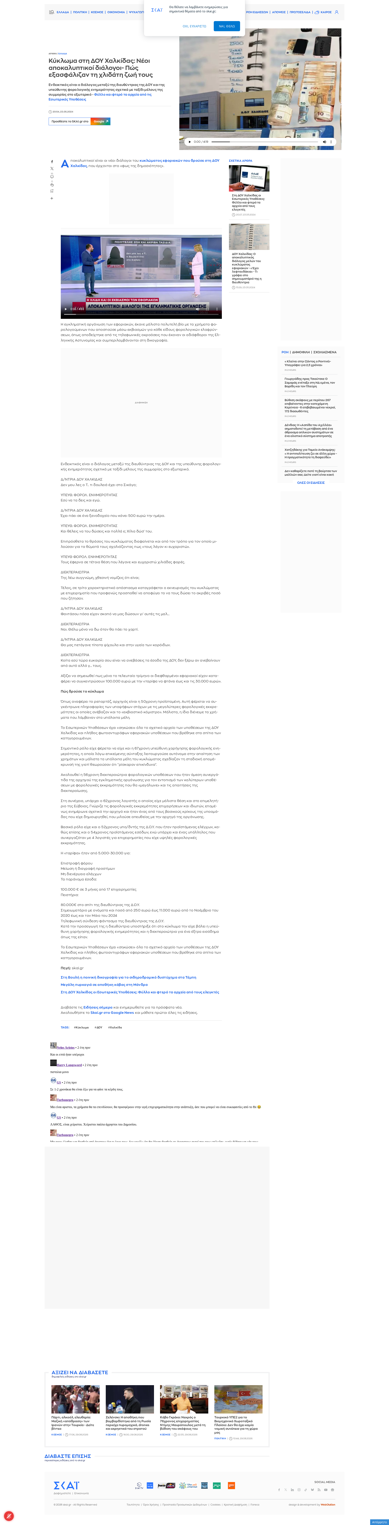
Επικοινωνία (81, 1493)
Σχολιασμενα (325, 352)
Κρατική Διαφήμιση (235, 1505)
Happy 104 (231, 1485)
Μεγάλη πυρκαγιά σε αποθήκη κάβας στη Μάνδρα (104, 984)
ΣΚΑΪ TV (139, 1485)
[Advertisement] (157, 1340)
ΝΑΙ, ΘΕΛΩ (227, 26)
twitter (52, 168)
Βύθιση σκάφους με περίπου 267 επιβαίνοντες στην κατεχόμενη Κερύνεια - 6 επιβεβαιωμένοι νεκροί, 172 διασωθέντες (310, 406)
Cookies (215, 1505)
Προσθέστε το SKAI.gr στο (78, 121)
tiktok (306, 1490)
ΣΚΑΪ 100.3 (150, 1485)
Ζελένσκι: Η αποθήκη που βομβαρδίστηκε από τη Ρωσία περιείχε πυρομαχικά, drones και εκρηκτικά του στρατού (128, 1423)
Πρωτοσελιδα (300, 12)
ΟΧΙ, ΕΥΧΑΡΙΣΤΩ (194, 26)
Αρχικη (53, 54)
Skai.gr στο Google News (112, 1012)
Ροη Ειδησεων (257, 12)
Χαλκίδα (116, 1027)
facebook (52, 161)
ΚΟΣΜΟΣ (97, 12)
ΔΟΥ (100, 1027)
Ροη (285, 352)
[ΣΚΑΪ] (66, 1485)
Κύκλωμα (82, 1027)
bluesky (312, 1490)
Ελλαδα (62, 54)
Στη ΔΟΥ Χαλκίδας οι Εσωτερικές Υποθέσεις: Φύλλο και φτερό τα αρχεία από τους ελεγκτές (140, 992)
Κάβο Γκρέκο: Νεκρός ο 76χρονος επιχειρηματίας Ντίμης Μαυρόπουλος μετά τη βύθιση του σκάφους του (183, 1423)
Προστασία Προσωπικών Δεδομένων (184, 1505)
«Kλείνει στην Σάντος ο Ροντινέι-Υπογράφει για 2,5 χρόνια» (308, 363)
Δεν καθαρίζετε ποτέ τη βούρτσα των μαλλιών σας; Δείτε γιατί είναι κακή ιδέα (311, 475)
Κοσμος (56, 1435)
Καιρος (326, 12)
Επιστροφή (379, 1511)
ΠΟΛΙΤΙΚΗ (80, 12)
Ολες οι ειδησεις (311, 482)
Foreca (255, 1505)
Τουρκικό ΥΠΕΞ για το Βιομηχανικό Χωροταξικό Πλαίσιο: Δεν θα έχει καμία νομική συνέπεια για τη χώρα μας (236, 1425)
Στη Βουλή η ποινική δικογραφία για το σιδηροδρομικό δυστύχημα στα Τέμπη (129, 977)
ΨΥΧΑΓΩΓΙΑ (137, 12)
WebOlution (328, 1505)
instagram (299, 1490)
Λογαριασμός (336, 12)
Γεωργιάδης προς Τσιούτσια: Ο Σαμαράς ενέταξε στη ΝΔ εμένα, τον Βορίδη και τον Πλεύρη (310, 382)
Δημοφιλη (301, 352)
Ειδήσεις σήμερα (98, 1007)
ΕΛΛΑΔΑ (63, 12)
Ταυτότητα (133, 1505)
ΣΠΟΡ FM (166, 1485)
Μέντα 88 (216, 1485)
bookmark (52, 190)
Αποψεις (279, 12)
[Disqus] (157, 1091)
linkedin (292, 1490)
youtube (326, 1490)
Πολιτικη (220, 1438)
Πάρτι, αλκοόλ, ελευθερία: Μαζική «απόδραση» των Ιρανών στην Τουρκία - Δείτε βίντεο (72, 1423)
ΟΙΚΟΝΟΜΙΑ (116, 12)
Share (52, 198)
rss (319, 1490)
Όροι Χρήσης (151, 1505)
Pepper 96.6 (204, 1485)
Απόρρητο (379, 1522)
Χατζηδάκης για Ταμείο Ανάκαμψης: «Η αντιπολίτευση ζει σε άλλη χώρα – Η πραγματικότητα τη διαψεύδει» (311, 453)
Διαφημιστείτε (62, 1493)
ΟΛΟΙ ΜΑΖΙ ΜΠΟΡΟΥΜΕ (184, 1487)
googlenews (332, 1490)
